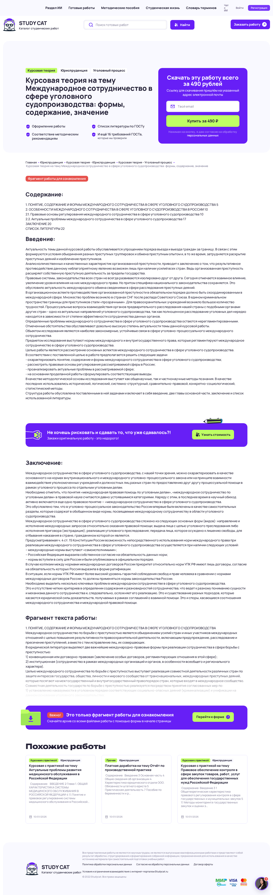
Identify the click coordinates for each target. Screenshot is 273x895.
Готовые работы (82, 8)
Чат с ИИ (226, 7)
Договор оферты (203, 864)
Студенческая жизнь (163, 8)
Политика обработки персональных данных (107, 864)
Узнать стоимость (215, 434)
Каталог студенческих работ (39, 28)
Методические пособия (120, 8)
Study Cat (33, 23)
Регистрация (259, 8)
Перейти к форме (210, 717)
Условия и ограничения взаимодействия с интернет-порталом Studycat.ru (125, 871)
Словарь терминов (201, 8)
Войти (240, 8)
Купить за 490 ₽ (202, 121)
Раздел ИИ (53, 8)
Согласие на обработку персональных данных (162, 864)
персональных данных (203, 135)
